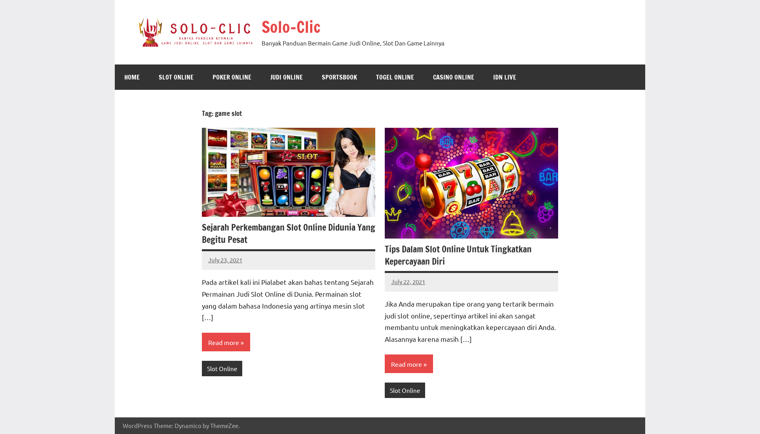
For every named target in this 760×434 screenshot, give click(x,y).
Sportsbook (339, 77)
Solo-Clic (291, 26)
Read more (223, 342)
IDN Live (504, 77)
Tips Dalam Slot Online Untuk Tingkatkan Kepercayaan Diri (458, 255)
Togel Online (395, 77)
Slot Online (176, 77)
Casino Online (453, 77)
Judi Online (286, 77)
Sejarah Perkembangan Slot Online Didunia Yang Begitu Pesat (288, 233)
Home (132, 77)
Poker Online (232, 77)
